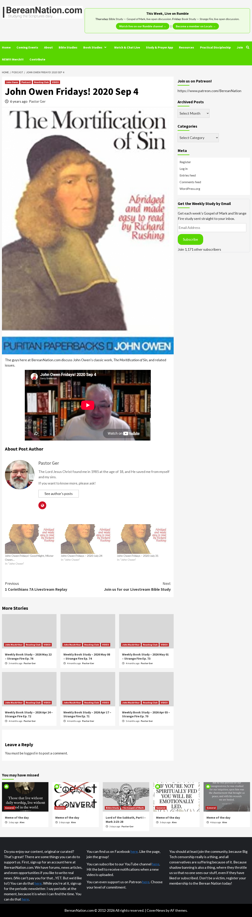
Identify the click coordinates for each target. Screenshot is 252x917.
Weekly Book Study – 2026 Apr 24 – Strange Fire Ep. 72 (29, 714)
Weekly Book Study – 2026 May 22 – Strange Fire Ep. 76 (28, 656)
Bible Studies (68, 47)
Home (6, 47)
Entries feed (188, 175)
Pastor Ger (37, 101)
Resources (186, 47)
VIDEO (55, 82)
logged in (31, 753)
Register (185, 162)
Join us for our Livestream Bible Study (137, 586)
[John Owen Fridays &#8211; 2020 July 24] (87, 539)
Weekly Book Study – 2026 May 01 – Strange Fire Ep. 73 (145, 656)
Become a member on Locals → (196, 26)
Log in (184, 168)
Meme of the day (17, 817)
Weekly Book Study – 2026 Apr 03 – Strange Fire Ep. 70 (146, 714)
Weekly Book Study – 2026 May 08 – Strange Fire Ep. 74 (86, 656)
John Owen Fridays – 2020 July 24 (81, 555)
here (38, 883)
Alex (22, 822)
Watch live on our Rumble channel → (142, 26)
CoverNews (156, 910)
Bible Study (112, 807)
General (9, 807)
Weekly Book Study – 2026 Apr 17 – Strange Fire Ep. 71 (87, 714)
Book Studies (92, 47)
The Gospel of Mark (133, 807)
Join (240, 47)
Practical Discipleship (215, 47)
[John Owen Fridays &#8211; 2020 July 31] (143, 539)
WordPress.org (190, 188)
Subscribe (190, 239)
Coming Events (27, 47)
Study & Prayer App (159, 47)
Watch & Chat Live (127, 47)
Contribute (37, 59)
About (48, 47)
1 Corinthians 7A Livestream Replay (36, 586)
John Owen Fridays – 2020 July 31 (137, 555)
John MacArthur (13, 644)
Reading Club (41, 82)
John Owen (12, 82)
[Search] (247, 47)
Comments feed (190, 182)
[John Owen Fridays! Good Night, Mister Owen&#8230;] (31, 539)
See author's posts (58, 493)
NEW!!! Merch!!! (13, 59)
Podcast (26, 82)
